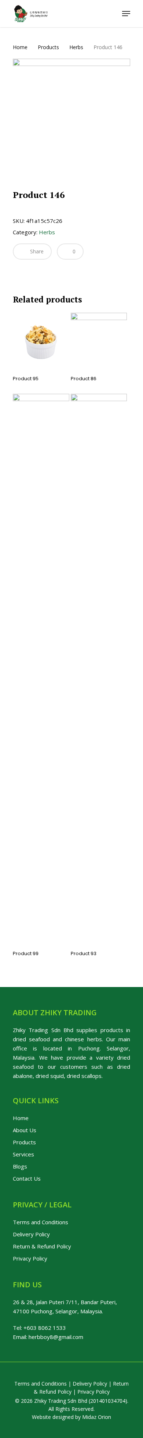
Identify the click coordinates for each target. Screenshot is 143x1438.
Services (23, 1154)
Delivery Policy (31, 1234)
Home (20, 47)
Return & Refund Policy (42, 1246)
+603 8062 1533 (44, 1327)
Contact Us (27, 1178)
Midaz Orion (96, 1416)
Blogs (20, 1166)
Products (48, 47)
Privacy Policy (30, 1258)
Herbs (76, 47)
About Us (24, 1130)
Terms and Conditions (40, 1222)
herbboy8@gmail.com (56, 1336)
